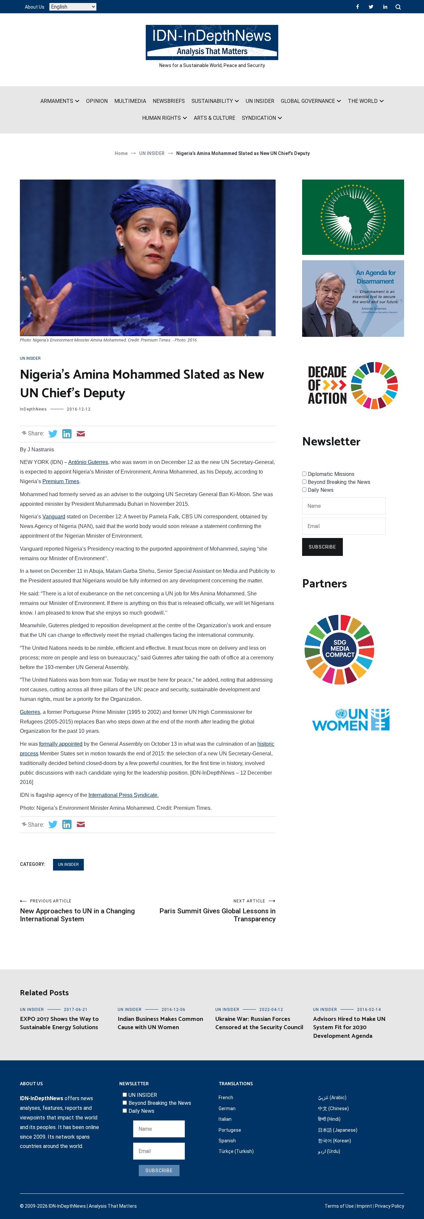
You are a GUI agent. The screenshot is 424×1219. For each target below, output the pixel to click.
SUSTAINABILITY (212, 101)
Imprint (364, 1206)
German (227, 1108)
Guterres (30, 712)
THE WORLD (363, 101)
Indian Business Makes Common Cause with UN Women (160, 1023)
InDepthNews (33, 409)
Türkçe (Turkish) (236, 1151)
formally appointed (60, 744)
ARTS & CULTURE (214, 118)
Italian (225, 1119)
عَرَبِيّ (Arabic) (332, 1097)
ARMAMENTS (56, 101)
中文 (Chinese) (333, 1108)
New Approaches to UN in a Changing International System (77, 911)
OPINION (97, 101)
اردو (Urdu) (329, 1151)
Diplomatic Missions (331, 474)
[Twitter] (371, 6)
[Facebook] (357, 6)
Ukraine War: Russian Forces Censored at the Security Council (259, 1023)
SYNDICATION (259, 118)
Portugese (230, 1130)
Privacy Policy (389, 1206)
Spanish (227, 1140)
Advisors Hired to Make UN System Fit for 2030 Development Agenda (349, 1027)
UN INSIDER (260, 101)
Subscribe (322, 547)
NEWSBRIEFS (169, 101)
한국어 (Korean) (334, 1140)
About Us (34, 7)
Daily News (321, 490)
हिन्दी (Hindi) (329, 1119)
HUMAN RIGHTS (161, 118)
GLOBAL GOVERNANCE (308, 101)
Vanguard (53, 516)
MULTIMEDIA (130, 101)
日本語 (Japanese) (337, 1130)
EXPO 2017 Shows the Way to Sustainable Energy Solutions (59, 1023)
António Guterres (88, 462)
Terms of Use (339, 1206)
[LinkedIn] (385, 6)
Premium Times (60, 481)
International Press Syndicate (122, 795)
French (226, 1097)
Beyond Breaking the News (339, 482)
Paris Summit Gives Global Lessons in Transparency (217, 911)
